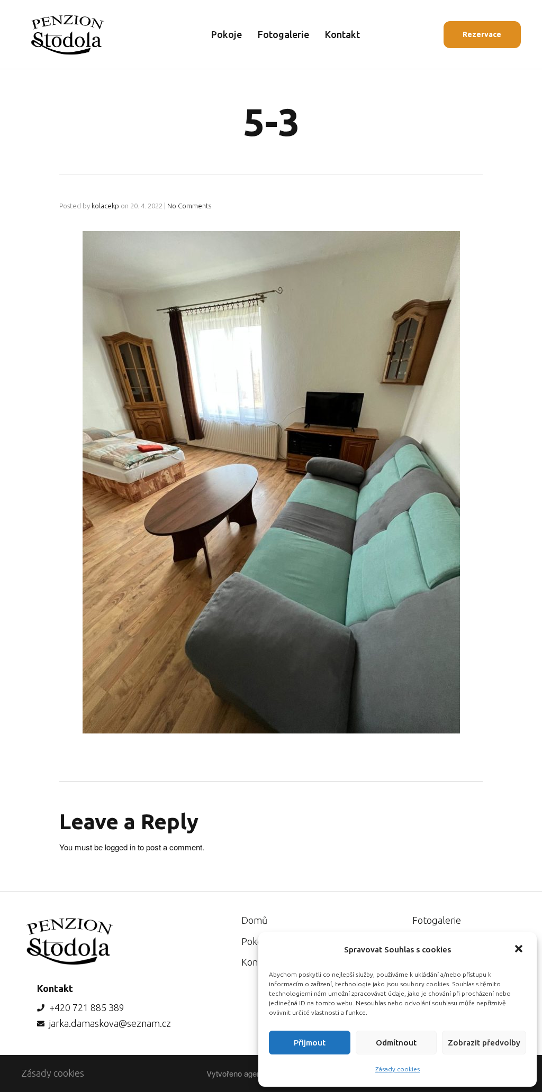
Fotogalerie (283, 34)
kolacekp (105, 205)
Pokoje (226, 34)
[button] (519, 949)
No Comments (189, 205)
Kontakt (342, 34)
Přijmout (310, 1042)
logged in (120, 846)
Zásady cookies (397, 1069)
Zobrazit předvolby (484, 1042)
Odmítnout (396, 1042)
